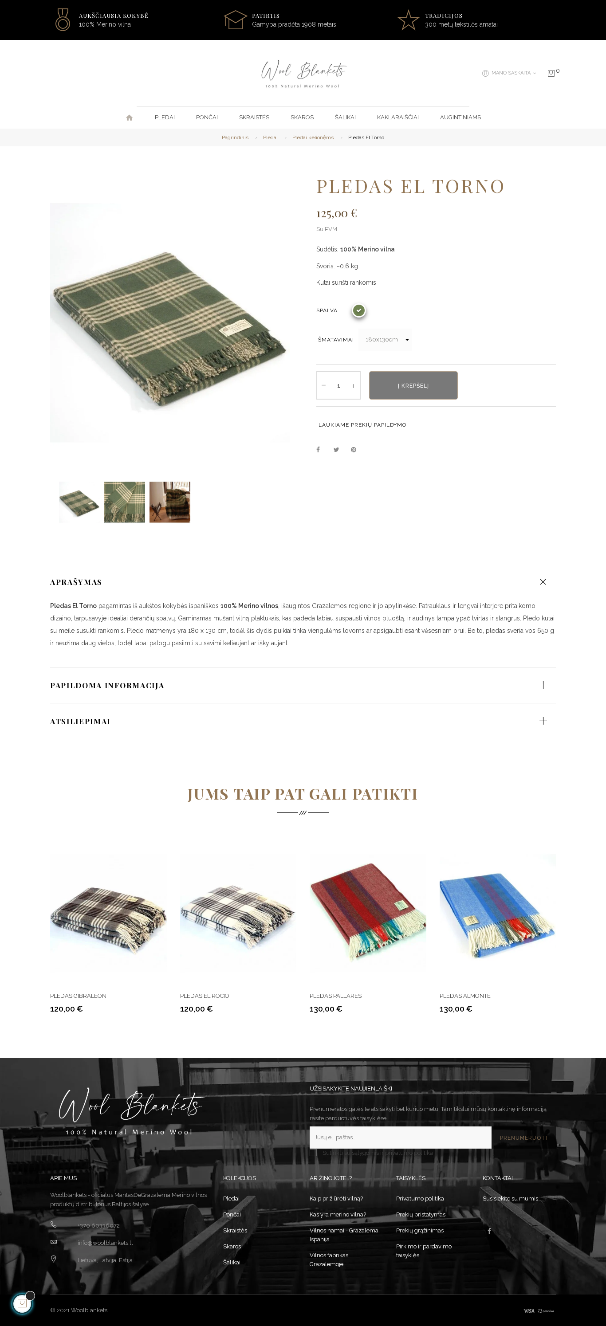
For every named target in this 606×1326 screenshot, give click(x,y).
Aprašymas (76, 582)
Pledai (231, 1198)
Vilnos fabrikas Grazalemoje (329, 1259)
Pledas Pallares (336, 996)
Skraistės (235, 1230)
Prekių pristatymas (420, 1214)
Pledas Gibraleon (78, 996)
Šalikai (231, 1262)
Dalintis (323, 450)
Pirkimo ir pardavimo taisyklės (424, 1251)
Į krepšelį (413, 386)
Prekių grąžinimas (420, 1230)
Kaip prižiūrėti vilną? (336, 1198)
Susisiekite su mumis (510, 1198)
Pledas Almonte (465, 996)
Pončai (232, 1214)
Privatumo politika (420, 1198)
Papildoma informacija (107, 685)
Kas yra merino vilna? (338, 1214)
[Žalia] (359, 310)
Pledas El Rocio (204, 996)
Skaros (232, 1246)
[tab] (303, 582)
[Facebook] (489, 1231)
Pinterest (357, 450)
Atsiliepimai (80, 721)
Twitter (340, 450)
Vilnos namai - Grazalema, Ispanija (345, 1235)
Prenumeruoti (523, 1138)
